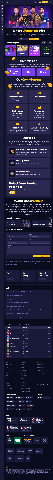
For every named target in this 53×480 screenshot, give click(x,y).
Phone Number (10, 239)
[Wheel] (10, 50)
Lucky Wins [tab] (27, 324)
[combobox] (44, 397)
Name (9, 234)
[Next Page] (50, 42)
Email (30, 234)
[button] (2, 20)
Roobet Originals (12, 43)
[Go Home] (7, 2)
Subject (31, 239)
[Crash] (22, 50)
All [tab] (9, 324)
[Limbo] (46, 50)
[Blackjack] (34, 50)
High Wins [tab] (19, 324)
